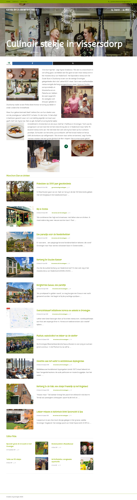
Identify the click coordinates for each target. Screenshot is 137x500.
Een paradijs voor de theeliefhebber (53, 234)
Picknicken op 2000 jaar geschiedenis (54, 183)
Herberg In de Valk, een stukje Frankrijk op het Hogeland (62, 386)
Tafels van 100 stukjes (13, 459)
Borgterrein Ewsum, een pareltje (51, 284)
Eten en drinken (95, 497)
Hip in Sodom (42, 208)
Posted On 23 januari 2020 (43, 339)
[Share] (32, 63)
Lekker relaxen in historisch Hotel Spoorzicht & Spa (60, 411)
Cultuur (110, 497)
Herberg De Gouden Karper (49, 259)
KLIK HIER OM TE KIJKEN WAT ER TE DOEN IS (21, 9)
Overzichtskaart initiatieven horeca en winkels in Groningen (63, 310)
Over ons (24, 1)
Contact (15, 1)
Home (122, 497)
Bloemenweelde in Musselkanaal (62, 444)
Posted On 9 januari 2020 (43, 415)
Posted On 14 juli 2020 (42, 187)
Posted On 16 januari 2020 (43, 364)
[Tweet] (73, 63)
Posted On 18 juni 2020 (43, 213)
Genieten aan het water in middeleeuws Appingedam (60, 360)
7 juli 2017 (55, 465)
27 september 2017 (11, 450)
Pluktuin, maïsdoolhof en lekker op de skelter (57, 335)
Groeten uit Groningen (59, 213)
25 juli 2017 (55, 447)
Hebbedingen (85, 497)
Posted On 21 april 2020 (43, 314)
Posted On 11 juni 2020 (42, 238)
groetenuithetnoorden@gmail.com (121, 1)
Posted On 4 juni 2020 (42, 263)
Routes (116, 497)
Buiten (104, 497)
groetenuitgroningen (31, 52)
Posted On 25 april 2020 (43, 288)
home (8, 1)
